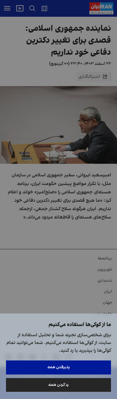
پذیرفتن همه (58, 367)
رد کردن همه (58, 385)
